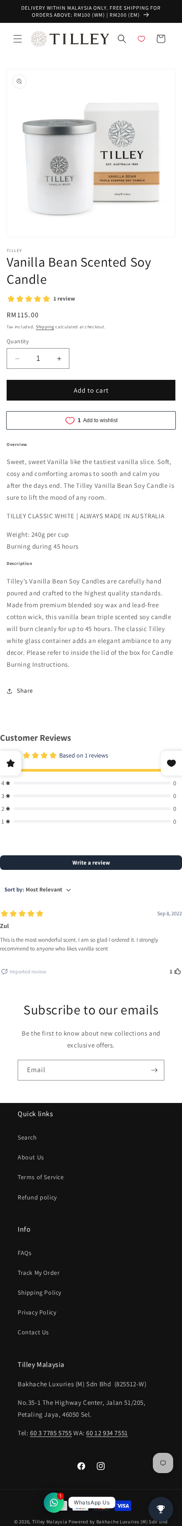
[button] (17, 38)
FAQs (24, 1253)
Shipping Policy (39, 1292)
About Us (31, 1157)
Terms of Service (41, 1177)
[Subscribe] (154, 1070)
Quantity (18, 341)
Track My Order (39, 1273)
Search (27, 1137)
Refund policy (37, 1197)
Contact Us (33, 1332)
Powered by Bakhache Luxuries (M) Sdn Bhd (118, 1522)
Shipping (45, 327)
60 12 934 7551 (107, 1433)
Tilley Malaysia (50, 1522)
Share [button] (25, 690)
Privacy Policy (37, 1312)
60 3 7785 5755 (51, 1433)
